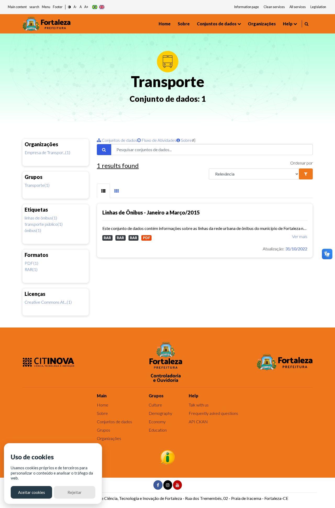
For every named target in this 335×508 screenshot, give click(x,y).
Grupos (103, 429)
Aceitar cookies (31, 492)
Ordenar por (301, 162)
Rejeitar (75, 492)
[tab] (103, 191)
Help (288, 23)
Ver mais (299, 236)
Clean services (274, 7)
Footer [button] (58, 7)
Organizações (262, 23)
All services (297, 7)
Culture (155, 404)
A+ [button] (86, 7)
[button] (69, 7)
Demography (160, 413)
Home (165, 23)
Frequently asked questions (213, 413)
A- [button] (75, 7)
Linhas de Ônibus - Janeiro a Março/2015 (151, 212)
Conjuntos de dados (217, 23)
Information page (246, 7)
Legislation (318, 7)
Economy (157, 421)
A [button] (81, 7)
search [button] (34, 7)
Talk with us (199, 404)
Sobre (184, 23)
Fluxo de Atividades (158, 140)
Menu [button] (46, 7)
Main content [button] (17, 7)
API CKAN (198, 421)
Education (158, 429)
